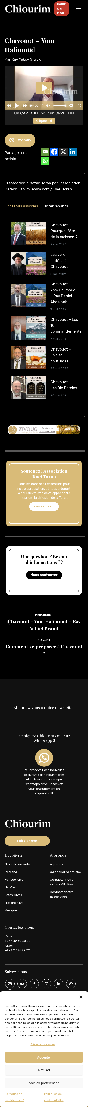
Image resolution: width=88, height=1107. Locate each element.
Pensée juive (14, 879)
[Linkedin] (73, 152)
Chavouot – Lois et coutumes (60, 355)
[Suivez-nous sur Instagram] (45, 983)
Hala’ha (10, 887)
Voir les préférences (44, 1083)
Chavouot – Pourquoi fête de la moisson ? (63, 231)
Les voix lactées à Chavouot (59, 260)
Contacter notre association (61, 894)
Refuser (44, 1070)
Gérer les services (43, 1044)
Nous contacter (44, 575)
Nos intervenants (17, 864)
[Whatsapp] (45, 161)
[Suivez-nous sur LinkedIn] (57, 983)
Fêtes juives (13, 895)
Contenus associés (21, 206)
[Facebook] (54, 152)
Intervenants (56, 206)
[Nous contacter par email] (8, 983)
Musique (11, 910)
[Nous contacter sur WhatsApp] (69, 983)
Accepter (44, 1057)
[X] (63, 152)
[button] (81, 997)
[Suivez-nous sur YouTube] (20, 983)
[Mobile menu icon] (78, 8)
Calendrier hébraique (65, 872)
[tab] (21, 207)
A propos (56, 864)
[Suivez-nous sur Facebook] (33, 983)
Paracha (11, 872)
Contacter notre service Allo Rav (61, 882)
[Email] (45, 152)
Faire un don (44, 506)
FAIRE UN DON (61, 9)
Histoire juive (14, 902)
